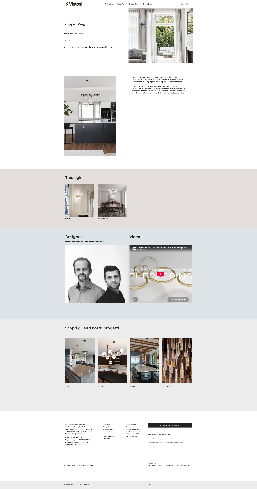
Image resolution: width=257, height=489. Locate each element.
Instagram (161, 465)
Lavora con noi (131, 436)
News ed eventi (109, 436)
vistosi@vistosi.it (76, 434)
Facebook (152, 465)
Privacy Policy (68, 484)
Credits (150, 484)
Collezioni (109, 4)
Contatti (129, 438)
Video (105, 434)
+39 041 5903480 (73, 431)
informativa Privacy (179, 442)
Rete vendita (131, 425)
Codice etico (131, 427)
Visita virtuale (133, 4)
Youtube (186, 465)
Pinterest (169, 465)
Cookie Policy (84, 484)
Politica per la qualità (134, 431)
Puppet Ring (74, 24)
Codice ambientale (133, 429)
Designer (106, 438)
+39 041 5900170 (87, 431)
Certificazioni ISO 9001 (134, 434)
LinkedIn (178, 465)
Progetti (120, 4)
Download (147, 4)
